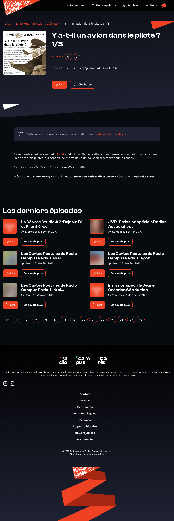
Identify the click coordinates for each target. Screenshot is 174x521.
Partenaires (85, 407)
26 (122, 319)
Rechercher (77, 5)
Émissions (22, 23)
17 (55, 319)
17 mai (59, 154)
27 (131, 319)
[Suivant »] (140, 319)
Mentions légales (85, 413)
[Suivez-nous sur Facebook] (5, 384)
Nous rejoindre (106, 5)
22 (103, 319)
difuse (101, 454)
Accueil (7, 23)
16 (45, 319)
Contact (85, 394)
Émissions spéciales (46, 23)
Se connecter (85, 439)
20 (83, 319)
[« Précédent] (7, 319)
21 (93, 319)
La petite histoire (85, 426)
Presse (85, 400)
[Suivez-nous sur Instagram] (12, 384)
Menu (153, 5)
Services (133, 5)
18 (64, 319)
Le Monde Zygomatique (110, 134)
